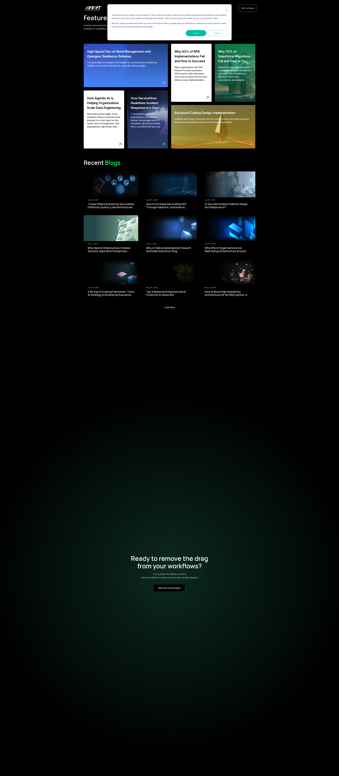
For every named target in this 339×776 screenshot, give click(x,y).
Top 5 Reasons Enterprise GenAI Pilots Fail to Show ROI (166, 293)
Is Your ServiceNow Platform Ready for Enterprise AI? (226, 205)
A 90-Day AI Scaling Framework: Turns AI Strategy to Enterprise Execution (111, 293)
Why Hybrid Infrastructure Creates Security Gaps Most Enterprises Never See (109, 251)
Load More (169, 307)
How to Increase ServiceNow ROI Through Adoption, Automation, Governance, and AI (166, 207)
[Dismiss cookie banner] (227, 10)
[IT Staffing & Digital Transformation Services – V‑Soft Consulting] (96, 8)
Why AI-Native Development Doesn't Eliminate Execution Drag (168, 249)
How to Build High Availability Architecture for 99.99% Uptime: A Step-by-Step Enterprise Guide (226, 295)
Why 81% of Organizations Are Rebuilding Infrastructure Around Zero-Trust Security (225, 251)
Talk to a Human (247, 8)
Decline (217, 33)
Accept (196, 33)
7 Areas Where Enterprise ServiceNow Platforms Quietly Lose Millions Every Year (111, 207)
